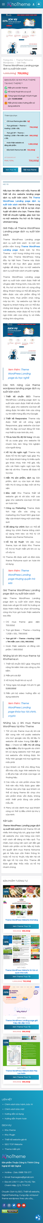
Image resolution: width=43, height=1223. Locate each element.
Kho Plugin (10, 1135)
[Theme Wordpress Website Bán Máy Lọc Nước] (21, 1051)
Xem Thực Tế (10, 170)
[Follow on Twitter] (14, 1205)
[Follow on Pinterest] (19, 1205)
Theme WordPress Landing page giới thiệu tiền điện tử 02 (21, 1022)
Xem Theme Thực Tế (22, 926)
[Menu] (3, 4)
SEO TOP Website (13, 1144)
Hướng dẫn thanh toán (16, 1119)
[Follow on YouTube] (24, 1205)
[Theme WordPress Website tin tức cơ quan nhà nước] (21, 950)
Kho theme (10, 1130)
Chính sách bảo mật (14, 1109)
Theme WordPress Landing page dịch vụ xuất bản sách (21, 201)
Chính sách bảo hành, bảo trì (19, 1104)
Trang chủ (8, 60)
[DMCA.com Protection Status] (10, 1211)
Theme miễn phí (12, 1149)
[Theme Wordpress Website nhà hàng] (21, 900)
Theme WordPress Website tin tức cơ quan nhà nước (21, 971)
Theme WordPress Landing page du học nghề (19, 373)
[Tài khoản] (33, 4)
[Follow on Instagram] (9, 1205)
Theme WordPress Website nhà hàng (21, 920)
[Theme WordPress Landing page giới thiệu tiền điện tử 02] (21, 1001)
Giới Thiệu (21, 63)
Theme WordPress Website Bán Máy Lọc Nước (21, 1072)
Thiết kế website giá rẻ (16, 1139)
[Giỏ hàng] (39, 4)
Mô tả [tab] (5, 184)
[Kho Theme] (18, 4)
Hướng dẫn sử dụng (14, 1114)
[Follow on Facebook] (4, 1205)
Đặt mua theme (30, 170)
